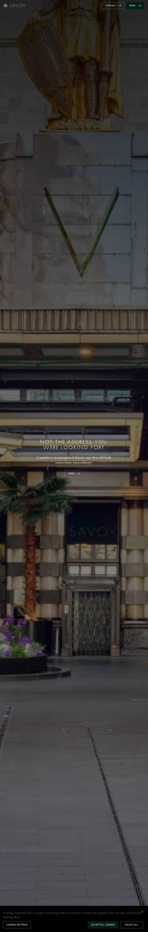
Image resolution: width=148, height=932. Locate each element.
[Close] (142, 912)
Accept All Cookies (103, 925)
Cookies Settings (17, 925)
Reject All (131, 925)
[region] (74, 919)
